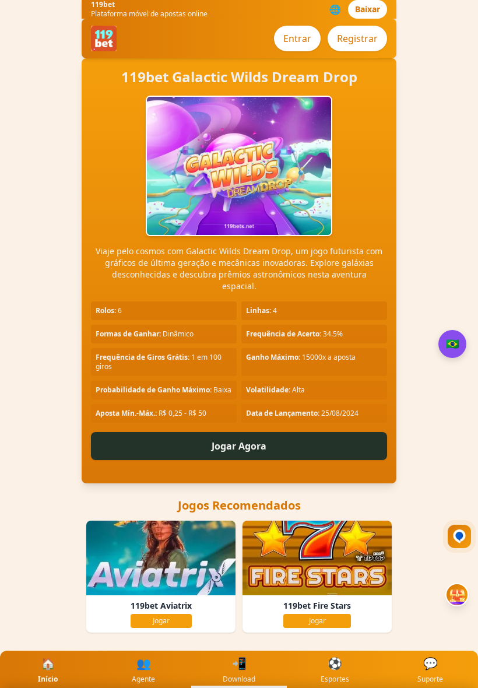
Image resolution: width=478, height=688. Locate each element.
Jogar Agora (239, 446)
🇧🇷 (452, 344)
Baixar (367, 9)
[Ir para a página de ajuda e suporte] (459, 536)
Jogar (161, 621)
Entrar (297, 38)
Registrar (357, 38)
